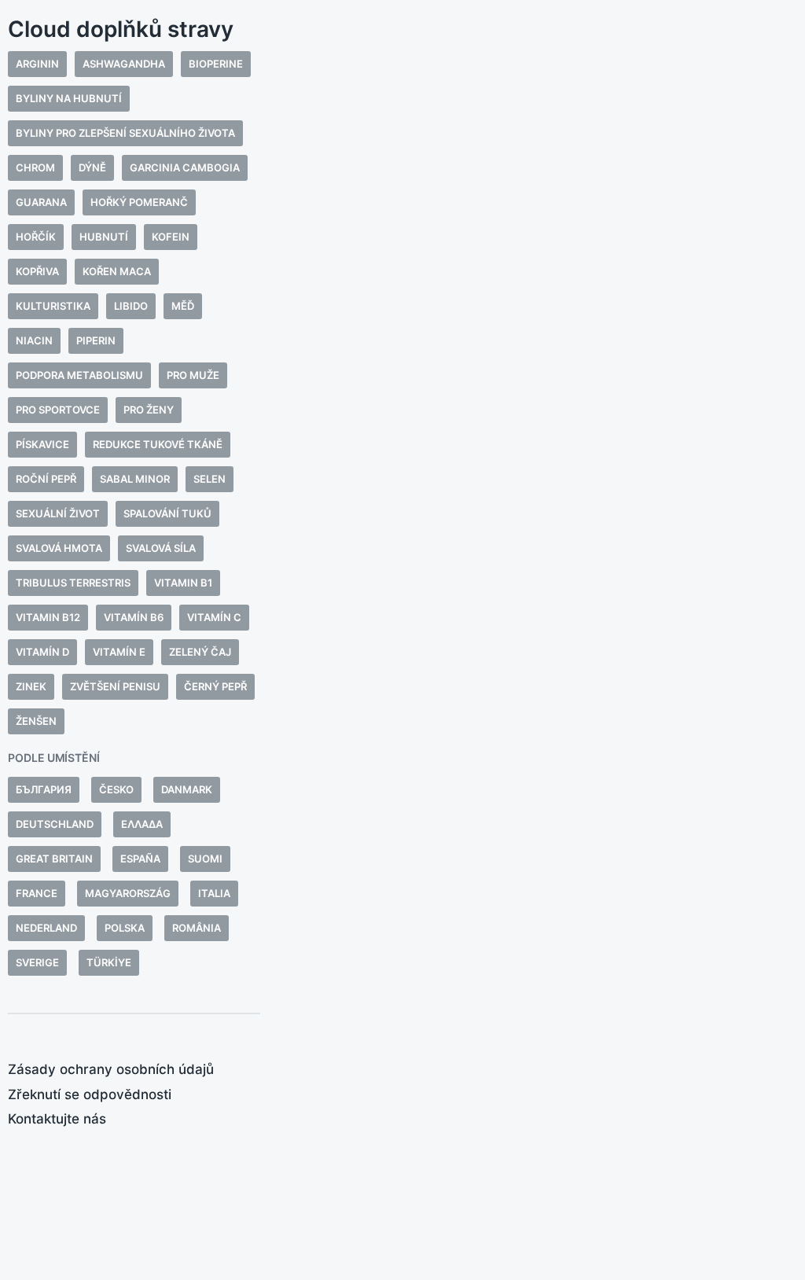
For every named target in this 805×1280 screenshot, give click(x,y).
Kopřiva (37, 271)
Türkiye (108, 962)
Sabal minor (135, 479)
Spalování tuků (167, 513)
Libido (131, 306)
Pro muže (193, 375)
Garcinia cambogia (185, 167)
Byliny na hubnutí (69, 98)
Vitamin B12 (48, 617)
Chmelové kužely (340, 465)
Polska (125, 927)
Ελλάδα (142, 824)
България (44, 789)
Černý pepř (215, 686)
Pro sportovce (58, 409)
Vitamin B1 (183, 582)
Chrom (35, 167)
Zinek (31, 686)
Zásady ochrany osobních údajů (111, 1069)
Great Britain (54, 858)
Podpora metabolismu (79, 375)
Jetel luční (320, 504)
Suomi (205, 858)
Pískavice (42, 444)
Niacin (34, 340)
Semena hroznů (373, 524)
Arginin (37, 63)
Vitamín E (119, 652)
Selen (209, 479)
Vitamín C (214, 617)
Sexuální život (58, 513)
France (36, 893)
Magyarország (128, 893)
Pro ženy (148, 409)
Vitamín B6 (134, 617)
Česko (116, 789)
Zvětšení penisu (115, 686)
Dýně (92, 167)
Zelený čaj (200, 652)
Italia (214, 893)
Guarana (41, 202)
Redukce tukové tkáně (157, 444)
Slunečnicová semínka (358, 543)
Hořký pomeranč (139, 202)
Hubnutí (103, 236)
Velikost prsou (407, 563)
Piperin (96, 340)
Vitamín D (42, 652)
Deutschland (55, 824)
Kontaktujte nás (57, 1119)
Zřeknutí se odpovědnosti (89, 1094)
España (140, 858)
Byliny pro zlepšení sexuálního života (125, 133)
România (196, 927)
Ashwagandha (124, 63)
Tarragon (317, 563)
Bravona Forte (334, 424)
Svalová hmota (59, 548)
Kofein (170, 236)
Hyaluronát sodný (398, 484)
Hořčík (36, 236)
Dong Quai (437, 465)
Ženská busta (342, 602)
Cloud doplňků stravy (120, 29)
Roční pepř (46, 479)
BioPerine (216, 63)
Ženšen (36, 721)
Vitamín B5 (317, 583)
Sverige (37, 962)
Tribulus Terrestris (73, 582)
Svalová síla (161, 548)
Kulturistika (53, 306)
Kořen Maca (117, 271)
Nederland (46, 927)
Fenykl (306, 484)
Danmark (186, 789)
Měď (182, 306)
